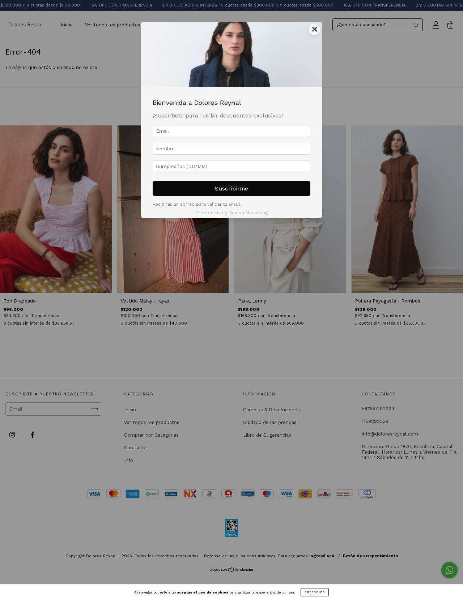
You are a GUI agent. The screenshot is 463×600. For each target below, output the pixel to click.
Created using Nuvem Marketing (231, 212)
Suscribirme (231, 188)
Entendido (315, 592)
